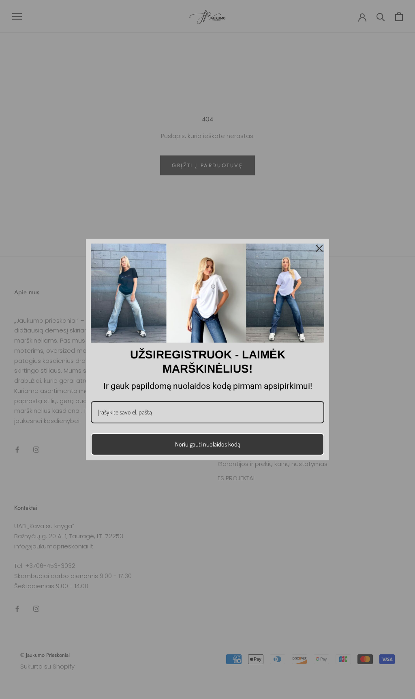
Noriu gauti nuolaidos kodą (207, 444)
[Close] (319, 248)
